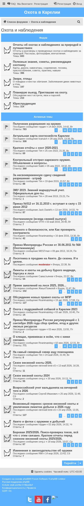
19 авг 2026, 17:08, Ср (67, 300)
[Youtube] (38, 499)
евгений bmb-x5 (47, 365)
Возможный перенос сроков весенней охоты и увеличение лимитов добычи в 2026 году (45, 405)
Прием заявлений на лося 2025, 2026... (39, 285)
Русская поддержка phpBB (16, 482)
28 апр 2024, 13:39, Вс (62, 138)
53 (80, 130)
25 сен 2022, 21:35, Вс (57, 150)
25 (80, 169)
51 (70, 130)
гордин (42, 126)
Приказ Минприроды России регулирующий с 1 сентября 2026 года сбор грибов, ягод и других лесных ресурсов (46, 323)
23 (70, 169)
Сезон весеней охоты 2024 (31, 375)
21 (80, 142)
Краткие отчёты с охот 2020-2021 (35, 147)
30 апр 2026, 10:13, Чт (60, 378)
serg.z (42, 378)
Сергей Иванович (48, 393)
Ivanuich (43, 138)
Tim (40, 150)
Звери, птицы (22, 78)
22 (65, 169)
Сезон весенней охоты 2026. (32, 362)
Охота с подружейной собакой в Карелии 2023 (45, 309)
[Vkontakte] (30, 499)
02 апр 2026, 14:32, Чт (60, 424)
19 (70, 142)
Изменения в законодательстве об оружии (42, 450)
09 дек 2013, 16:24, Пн (64, 251)
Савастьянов (46, 276)
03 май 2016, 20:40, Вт (59, 221)
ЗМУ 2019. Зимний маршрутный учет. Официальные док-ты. (39, 191)
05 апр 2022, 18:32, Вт (59, 166)
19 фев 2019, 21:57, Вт (57, 181)
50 (65, 130)
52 (75, 130)
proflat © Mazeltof (24, 485)
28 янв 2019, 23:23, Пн (57, 196)
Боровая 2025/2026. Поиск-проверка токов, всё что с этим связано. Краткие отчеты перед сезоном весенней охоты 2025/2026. (45, 435)
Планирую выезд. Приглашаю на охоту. (40, 92)
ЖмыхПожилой (47, 288)
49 (65, 346)
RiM (41, 453)
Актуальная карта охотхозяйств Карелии (41, 135)
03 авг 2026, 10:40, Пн (67, 312)
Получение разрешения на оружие (37, 123)
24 (75, 169)
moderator (44, 264)
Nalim (41, 166)
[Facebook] (47, 499)
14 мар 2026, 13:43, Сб (57, 453)
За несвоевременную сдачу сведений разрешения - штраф (39, 176)
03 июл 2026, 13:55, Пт (60, 329)
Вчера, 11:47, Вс (66, 288)
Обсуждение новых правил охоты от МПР (42, 297)
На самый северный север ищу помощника (43, 352)
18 (65, 142)
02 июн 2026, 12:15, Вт (67, 343)
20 (75, 142)
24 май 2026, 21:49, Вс (57, 355)
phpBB (26, 479)
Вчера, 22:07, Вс (64, 276)
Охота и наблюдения (22, 30)
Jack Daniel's (46, 209)
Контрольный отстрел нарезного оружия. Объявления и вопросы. (42, 161)
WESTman (44, 251)
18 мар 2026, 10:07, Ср (60, 441)
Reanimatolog (46, 235)
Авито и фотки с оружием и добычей (39, 421)
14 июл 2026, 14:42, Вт (60, 126)
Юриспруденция (24, 103)
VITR (41, 221)
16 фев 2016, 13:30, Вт (67, 235)
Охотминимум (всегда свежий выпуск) (39, 218)
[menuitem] (11, 3)
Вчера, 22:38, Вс (62, 264)
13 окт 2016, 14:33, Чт (67, 209)
